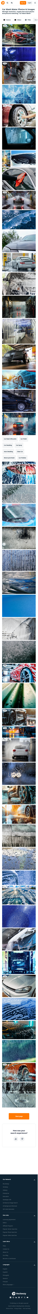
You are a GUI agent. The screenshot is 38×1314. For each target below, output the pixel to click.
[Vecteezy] (3, 3)
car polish (24, 439)
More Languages (8, 1284)
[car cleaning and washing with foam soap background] (19, 878)
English (5, 1269)
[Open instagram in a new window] (13, 1297)
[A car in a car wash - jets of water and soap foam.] (6, 158)
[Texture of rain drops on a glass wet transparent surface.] (19, 560)
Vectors (8, 20)
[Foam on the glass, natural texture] (19, 1009)
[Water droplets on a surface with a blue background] (19, 219)
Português (6, 1275)
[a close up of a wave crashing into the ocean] (19, 652)
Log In (29, 3)
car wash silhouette (10, 439)
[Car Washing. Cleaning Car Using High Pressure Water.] (19, 357)
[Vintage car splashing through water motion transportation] (19, 1072)
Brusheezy (6, 1184)
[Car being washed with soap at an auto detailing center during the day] (19, 673)
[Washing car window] (23, 158)
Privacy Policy (17, 1308)
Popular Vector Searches (10, 1229)
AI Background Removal (10, 1206)
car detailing (8, 445)
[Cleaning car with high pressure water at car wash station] (19, 515)
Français (5, 1281)
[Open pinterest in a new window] (19, 1297)
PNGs (29, 20)
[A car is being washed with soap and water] (19, 284)
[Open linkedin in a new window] (16, 1297)
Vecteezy (5, 1187)
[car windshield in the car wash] (19, 583)
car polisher (22, 458)
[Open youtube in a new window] (27, 1297)
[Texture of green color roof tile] (19, 695)
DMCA (4, 1223)
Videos (19, 20)
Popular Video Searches (10, 1235)
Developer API (7, 1199)
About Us (5, 1252)
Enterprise (6, 1193)
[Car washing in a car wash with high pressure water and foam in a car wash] (19, 200)
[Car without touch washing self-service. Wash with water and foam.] (19, 73)
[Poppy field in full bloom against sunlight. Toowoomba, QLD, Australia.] (19, 859)
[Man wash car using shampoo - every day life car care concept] (19, 115)
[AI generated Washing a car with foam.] (19, 379)
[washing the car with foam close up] (19, 835)
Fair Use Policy (27, 1308)
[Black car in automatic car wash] (19, 962)
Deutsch (5, 1278)
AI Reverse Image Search (10, 1203)
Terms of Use (9, 1308)
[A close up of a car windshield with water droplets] (19, 494)
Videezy (5, 1190)
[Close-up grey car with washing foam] (19, 939)
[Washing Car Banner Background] (19, 54)
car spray (19, 445)
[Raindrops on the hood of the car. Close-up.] (19, 606)
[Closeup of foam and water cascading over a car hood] (19, 1030)
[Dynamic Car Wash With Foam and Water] (19, 94)
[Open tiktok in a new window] (22, 1297)
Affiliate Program (8, 1226)
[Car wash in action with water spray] (19, 307)
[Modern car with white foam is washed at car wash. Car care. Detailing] (19, 629)
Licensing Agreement (9, 1219)
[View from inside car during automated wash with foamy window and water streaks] (19, 138)
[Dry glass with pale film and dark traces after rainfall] (19, 1051)
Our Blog (5, 1255)
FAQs (4, 1246)
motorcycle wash (9, 458)
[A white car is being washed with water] (19, 750)
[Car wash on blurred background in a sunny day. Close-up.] (19, 814)
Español (5, 1272)
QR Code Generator (8, 1209)
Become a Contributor (9, 1258)
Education (6, 1196)
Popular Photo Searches (10, 1232)
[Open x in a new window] (24, 1297)
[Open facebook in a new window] (10, 1297)
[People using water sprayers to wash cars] (19, 401)
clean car (20, 451)
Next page (19, 1116)
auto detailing (8, 451)
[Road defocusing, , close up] (19, 774)
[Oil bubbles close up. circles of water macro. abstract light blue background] (19, 916)
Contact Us (6, 1249)
